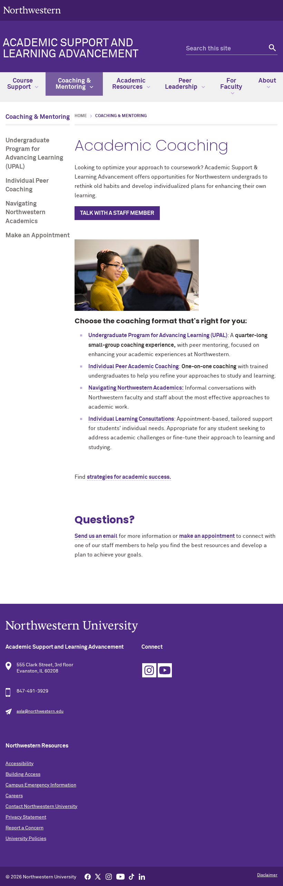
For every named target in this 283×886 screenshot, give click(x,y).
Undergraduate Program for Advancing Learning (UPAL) (34, 153)
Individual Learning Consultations (131, 419)
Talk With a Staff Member (117, 213)
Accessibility (19, 763)
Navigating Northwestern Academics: (136, 388)
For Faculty (231, 84)
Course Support (20, 84)
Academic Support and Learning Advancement (70, 49)
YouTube (165, 670)
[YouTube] (120, 876)
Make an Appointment (38, 235)
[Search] (271, 49)
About (267, 81)
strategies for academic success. (129, 477)
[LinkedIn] (142, 876)
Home (81, 116)
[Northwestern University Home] (32, 9)
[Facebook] (88, 876)
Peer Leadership (182, 84)
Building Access (23, 774)
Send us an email (96, 536)
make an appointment (207, 536)
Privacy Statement (26, 817)
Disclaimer (267, 875)
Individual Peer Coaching (27, 185)
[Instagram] (109, 876)
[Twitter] (98, 876)
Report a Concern (24, 828)
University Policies (26, 838)
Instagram (149, 670)
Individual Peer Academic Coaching (133, 366)
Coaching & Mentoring (73, 84)
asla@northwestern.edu (40, 711)
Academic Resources (129, 84)
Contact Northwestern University (41, 806)
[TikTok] (131, 876)
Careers (14, 795)
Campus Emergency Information (41, 785)
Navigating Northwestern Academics (26, 212)
